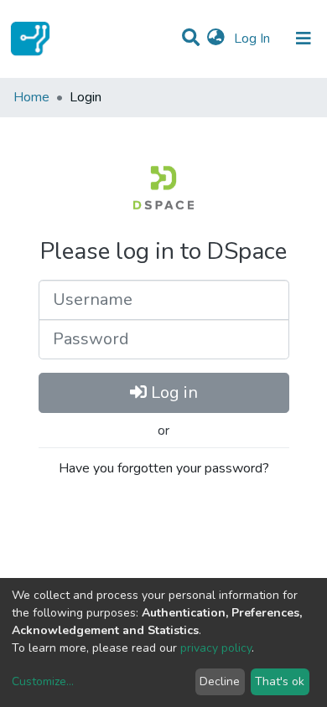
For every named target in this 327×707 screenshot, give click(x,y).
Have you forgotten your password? (164, 468)
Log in (172, 392)
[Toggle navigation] (303, 38)
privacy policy (216, 648)
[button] (216, 38)
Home (31, 97)
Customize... (43, 681)
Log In (253, 38)
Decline (220, 681)
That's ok (279, 681)
